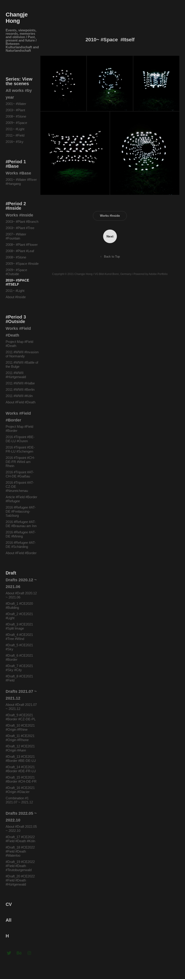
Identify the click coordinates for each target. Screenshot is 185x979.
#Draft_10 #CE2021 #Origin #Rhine (20, 727)
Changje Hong (17, 17)
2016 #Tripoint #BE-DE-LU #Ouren (20, 439)
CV (9, 904)
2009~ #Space (16, 123)
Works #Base (18, 173)
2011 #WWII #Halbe (20, 383)
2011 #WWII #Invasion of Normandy (22, 354)
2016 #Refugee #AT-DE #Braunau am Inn (21, 524)
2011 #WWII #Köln (19, 396)
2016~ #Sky (14, 142)
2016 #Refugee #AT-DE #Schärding (21, 545)
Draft (11, 572)
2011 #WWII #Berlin (20, 389)
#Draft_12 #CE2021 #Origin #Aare (20, 748)
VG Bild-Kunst (103, 274)
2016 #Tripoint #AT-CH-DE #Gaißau (20, 474)
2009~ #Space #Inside (22, 263)
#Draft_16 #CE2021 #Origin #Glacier (20, 790)
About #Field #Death (20, 402)
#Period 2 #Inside (16, 206)
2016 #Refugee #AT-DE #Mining (21, 534)
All (9, 920)
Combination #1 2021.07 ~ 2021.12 (19, 800)
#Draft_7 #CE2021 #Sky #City (19, 668)
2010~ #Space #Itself (17, 282)
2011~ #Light (15, 129)
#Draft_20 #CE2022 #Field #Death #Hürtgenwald (20, 880)
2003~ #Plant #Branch (22, 221)
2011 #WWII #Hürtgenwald (16, 375)
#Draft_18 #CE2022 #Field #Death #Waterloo (20, 851)
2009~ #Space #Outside (16, 272)
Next (109, 236)
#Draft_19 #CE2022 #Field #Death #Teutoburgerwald (20, 866)
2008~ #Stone (16, 116)
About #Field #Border (21, 553)
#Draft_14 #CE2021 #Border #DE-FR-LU (21, 769)
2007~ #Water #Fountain (16, 236)
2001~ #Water (16, 104)
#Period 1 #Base (16, 164)
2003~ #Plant (15, 110)
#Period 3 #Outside (16, 319)
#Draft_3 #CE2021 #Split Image (19, 626)
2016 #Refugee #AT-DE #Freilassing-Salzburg (21, 511)
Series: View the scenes (19, 81)
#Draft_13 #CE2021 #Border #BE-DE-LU (21, 759)
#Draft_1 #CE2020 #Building (19, 605)
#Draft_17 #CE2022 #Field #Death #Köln (20, 839)
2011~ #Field (15, 135)
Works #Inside (19, 215)
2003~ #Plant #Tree (20, 228)
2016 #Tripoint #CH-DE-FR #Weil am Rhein (20, 462)
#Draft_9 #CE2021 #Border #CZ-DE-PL (21, 717)
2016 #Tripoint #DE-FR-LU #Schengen (20, 449)
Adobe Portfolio (158, 274)
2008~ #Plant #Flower (22, 244)
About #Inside (16, 297)
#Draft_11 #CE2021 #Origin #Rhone (20, 738)
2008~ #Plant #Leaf (20, 251)
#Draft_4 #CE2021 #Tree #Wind (19, 637)
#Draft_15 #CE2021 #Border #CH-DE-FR (21, 779)
